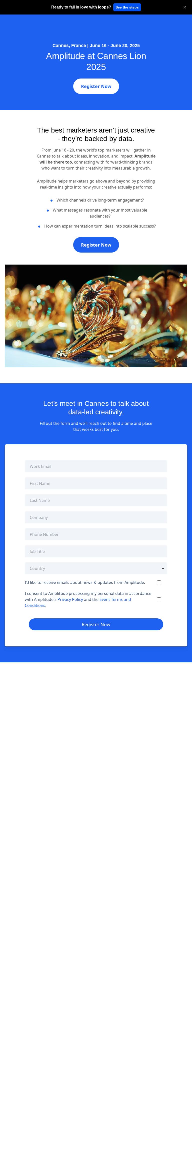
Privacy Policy (70, 599)
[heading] (81, 7)
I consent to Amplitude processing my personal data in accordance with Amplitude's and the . (88, 599)
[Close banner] (185, 7)
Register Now (96, 86)
